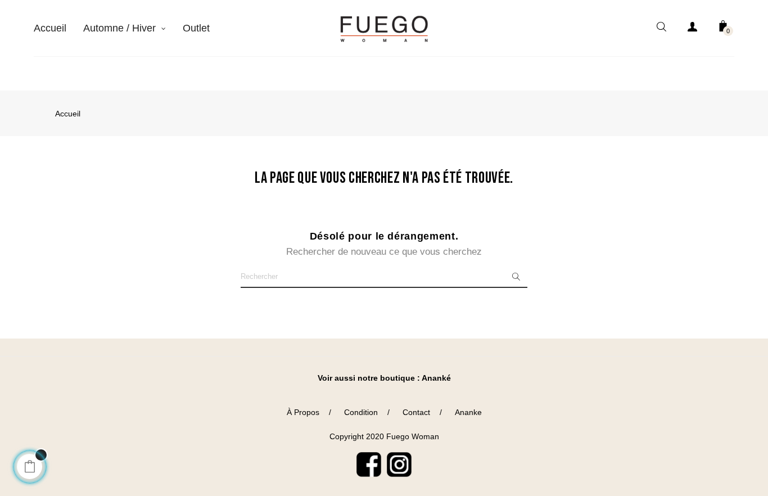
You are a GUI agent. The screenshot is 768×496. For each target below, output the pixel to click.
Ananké (436, 377)
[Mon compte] (692, 28)
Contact (416, 412)
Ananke (468, 412)
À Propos (303, 412)
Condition (361, 412)
